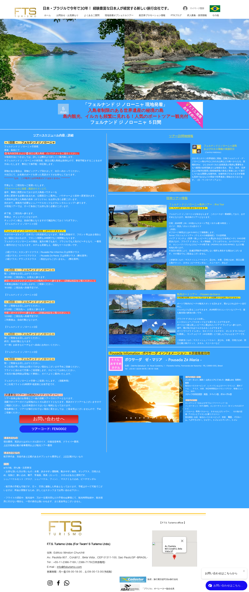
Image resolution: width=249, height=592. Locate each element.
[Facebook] (58, 583)
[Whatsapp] (66, 583)
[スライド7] (152, 418)
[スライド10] (165, 418)
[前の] (2, 59)
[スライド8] (156, 418)
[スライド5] (133, 95)
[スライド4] (129, 95)
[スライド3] (115, 95)
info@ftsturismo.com (69, 567)
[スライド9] (160, 418)
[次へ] (247, 59)
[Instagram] (50, 583)
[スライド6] (148, 418)
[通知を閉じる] (244, 571)
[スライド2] (120, 95)
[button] (48, 429)
